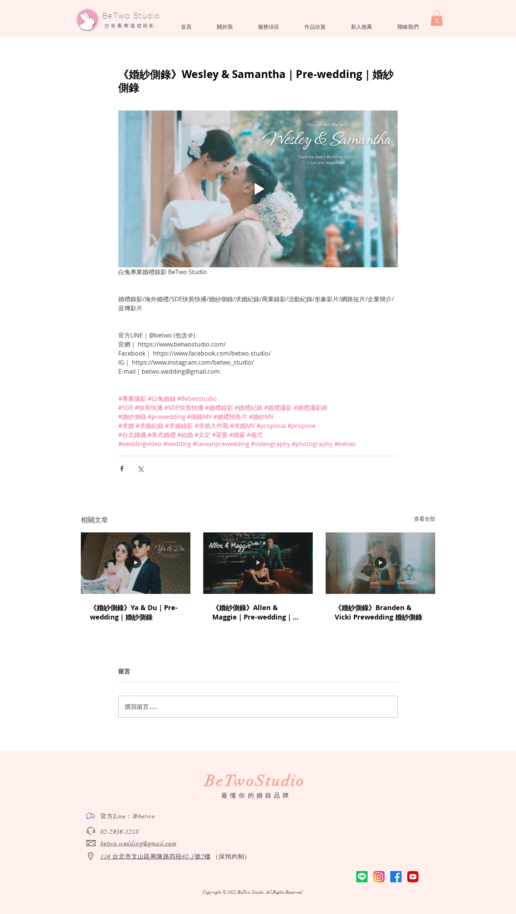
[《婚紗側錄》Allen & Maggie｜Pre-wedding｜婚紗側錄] (258, 563)
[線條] (362, 876)
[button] (224, 26)
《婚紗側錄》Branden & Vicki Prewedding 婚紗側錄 (378, 612)
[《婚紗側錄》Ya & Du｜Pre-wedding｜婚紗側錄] (135, 563)
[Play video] (258, 188)
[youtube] (413, 876)
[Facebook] (396, 876)
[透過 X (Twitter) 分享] (140, 468)
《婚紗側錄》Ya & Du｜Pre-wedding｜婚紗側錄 (134, 612)
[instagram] (379, 876)
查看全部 (424, 518)
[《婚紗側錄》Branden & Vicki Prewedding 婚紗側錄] (380, 563)
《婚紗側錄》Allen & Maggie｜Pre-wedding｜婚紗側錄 (256, 612)
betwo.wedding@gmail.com (138, 843)
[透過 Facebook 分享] (121, 468)
